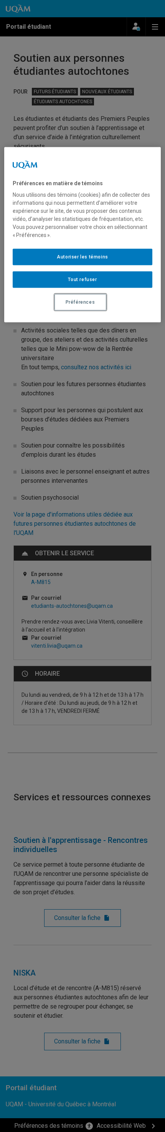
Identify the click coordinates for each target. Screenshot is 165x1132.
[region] (82, 234)
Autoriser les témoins (82, 257)
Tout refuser (82, 279)
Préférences (80, 302)
